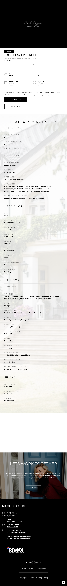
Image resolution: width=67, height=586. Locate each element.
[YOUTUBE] (40, 562)
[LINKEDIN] (36, 562)
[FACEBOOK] (26, 562)
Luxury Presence (38, 568)
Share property (16, 99)
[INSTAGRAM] (31, 562)
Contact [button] (33, 488)
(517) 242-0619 (12, 527)
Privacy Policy (42, 578)
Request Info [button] (14, 106)
